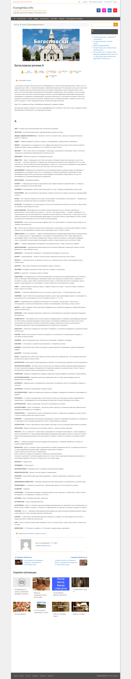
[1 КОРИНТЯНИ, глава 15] (80, 582)
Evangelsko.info (23, 7)
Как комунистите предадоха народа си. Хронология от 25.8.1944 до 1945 (33, 562)
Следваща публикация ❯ (79, 557)
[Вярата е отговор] (80, 607)
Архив (16, 675)
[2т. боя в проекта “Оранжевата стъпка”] (41, 605)
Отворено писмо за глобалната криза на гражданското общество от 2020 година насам (66, 562)
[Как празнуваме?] (22, 607)
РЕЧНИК (43, 533)
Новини (85, 2)
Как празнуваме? (20, 614)
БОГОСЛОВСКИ (29, 533)
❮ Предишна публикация (23, 557)
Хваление (50, 675)
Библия (21, 675)
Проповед (35, 675)
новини (37, 533)
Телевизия (43, 675)
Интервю (54, 18)
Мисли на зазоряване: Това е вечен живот (40, 595)
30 (14, 18)
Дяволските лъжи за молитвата (22, 2)
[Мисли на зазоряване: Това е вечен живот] (41, 583)
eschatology (21, 18)
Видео (115, 2)
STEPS (30, 18)
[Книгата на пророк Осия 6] (60, 607)
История (27, 675)
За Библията (108, 2)
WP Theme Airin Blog (112, 675)
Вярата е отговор (79, 614)
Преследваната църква (96, 2)
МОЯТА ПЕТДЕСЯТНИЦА (101, 45)
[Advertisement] (111, 76)
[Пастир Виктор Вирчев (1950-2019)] (60, 583)
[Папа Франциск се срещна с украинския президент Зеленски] (22, 582)
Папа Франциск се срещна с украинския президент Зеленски (21, 592)
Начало (16, 24)
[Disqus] (51, 645)
